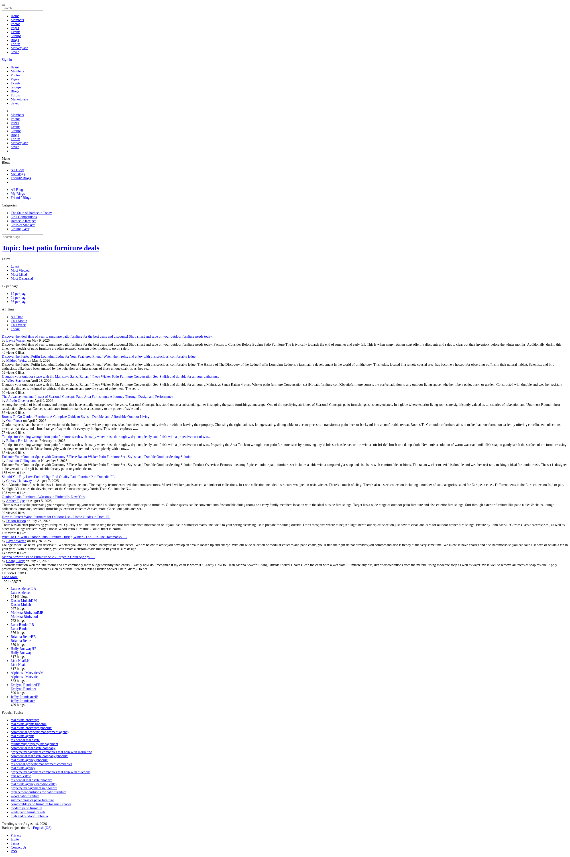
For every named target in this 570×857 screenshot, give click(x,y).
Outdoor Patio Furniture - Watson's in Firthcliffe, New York (43, 497)
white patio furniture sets (28, 812)
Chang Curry (15, 561)
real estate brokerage (25, 720)
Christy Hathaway (19, 481)
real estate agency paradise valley (34, 784)
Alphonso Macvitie (24, 677)
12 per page (19, 294)
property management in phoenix (34, 788)
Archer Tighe (15, 501)
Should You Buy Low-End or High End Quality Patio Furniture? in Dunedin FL (58, 477)
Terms (15, 843)
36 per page (19, 302)
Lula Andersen (21, 592)
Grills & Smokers (23, 225)
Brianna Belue (21, 641)
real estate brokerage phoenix (31, 728)
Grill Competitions (24, 217)
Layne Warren (16, 340)
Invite (15, 839)
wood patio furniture (25, 796)
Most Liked (19, 274)
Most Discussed (22, 278)
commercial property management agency (40, 732)
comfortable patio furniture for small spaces (41, 804)
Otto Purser (14, 420)
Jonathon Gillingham (21, 461)
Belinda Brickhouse (20, 441)
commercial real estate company (33, 748)
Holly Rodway (21, 653)
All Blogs (17, 170)
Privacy (16, 835)
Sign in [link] (7, 59)
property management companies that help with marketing (51, 752)
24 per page (19, 298)
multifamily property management (34, 744)
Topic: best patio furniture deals (50, 248)
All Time (17, 317)
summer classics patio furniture (32, 800)
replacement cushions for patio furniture (38, 792)
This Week (18, 325)
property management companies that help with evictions (50, 772)
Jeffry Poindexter (23, 701)
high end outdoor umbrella (29, 816)
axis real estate (21, 776)
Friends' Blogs (21, 178)
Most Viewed (20, 270)
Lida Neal (18, 665)
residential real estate (25, 740)
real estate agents (22, 736)
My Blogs (18, 174)
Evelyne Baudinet (23, 689)
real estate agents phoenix (29, 724)
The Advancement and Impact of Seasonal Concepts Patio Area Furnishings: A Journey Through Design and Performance (87, 396)
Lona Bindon (20, 629)
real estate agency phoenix (29, 760)
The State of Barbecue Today (31, 213)
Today (15, 329)
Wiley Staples (15, 380)
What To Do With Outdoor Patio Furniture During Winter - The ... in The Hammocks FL (64, 537)
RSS (14, 851)
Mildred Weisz (16, 360)
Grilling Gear (20, 229)
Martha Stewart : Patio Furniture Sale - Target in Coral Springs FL (48, 557)
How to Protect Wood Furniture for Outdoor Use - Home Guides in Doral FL (56, 517)
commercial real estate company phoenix (39, 756)
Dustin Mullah (21, 604)
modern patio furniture (26, 808)
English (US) (42, 828)
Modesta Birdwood (24, 616)
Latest (15, 266)
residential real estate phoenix (31, 780)
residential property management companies (41, 764)
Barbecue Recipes (23, 221)
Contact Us (18, 847)
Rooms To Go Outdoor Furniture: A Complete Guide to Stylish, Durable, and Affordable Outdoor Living (75, 416)
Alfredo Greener (17, 400)
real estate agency (23, 768)
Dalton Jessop (16, 521)
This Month (19, 321)
